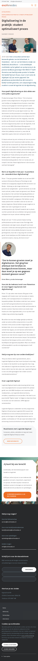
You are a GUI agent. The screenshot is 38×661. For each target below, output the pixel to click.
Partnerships (6, 615)
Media (4, 608)
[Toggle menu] (35, 5)
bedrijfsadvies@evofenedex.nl (11, 530)
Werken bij (5, 611)
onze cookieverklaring (27, 635)
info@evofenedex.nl (16, 1)
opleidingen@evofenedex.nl (11, 538)
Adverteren (6, 619)
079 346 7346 (5, 1)
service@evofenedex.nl (9, 522)
